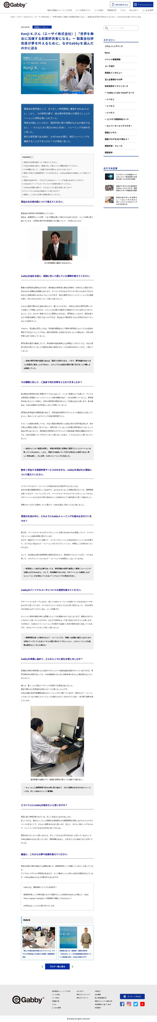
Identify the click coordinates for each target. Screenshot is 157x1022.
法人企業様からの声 (113, 79)
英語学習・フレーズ (113, 145)
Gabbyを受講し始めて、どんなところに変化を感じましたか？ (47, 187)
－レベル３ (110, 112)
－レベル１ (110, 99)
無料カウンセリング (83, 994)
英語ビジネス (111, 132)
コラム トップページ (114, 46)
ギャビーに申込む (134, 996)
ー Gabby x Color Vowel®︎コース (119, 92)
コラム (123, 10)
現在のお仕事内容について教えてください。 (40, 162)
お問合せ (98, 991)
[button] (32, 157)
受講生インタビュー (113, 72)
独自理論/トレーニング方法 (61, 991)
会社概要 (98, 994)
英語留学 (109, 152)
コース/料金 (56, 994)
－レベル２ (110, 105)
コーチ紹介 (99, 10)
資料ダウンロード (82, 998)
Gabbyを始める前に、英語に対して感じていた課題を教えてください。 (50, 166)
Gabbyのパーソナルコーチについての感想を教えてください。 (47, 184)
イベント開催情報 (112, 59)
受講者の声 (112, 10)
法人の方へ (134, 10)
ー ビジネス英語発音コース (117, 119)
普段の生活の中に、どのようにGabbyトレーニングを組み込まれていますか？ (53, 180)
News (107, 52)
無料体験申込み (121, 5)
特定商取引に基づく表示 (103, 1004)
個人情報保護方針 (101, 998)
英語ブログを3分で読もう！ (117, 139)
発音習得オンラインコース (116, 86)
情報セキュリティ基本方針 (103, 1001)
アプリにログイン (145, 5)
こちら (34, 906)
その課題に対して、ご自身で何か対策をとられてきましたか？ (47, 169)
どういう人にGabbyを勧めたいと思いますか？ (41, 191)
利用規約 (98, 1008)
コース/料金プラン (83, 10)
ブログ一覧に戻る (57, 966)
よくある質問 (147, 10)
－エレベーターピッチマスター (118, 125)
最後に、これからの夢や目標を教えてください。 (42, 194)
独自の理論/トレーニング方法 (59, 10)
